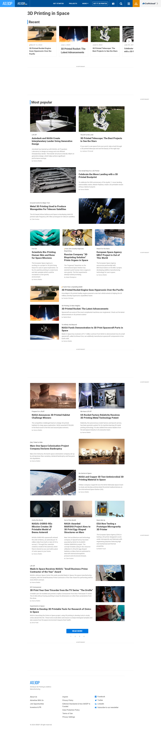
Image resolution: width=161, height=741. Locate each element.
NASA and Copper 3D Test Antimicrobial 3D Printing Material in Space (101, 478)
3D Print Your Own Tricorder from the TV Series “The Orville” (61, 590)
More (84, 3)
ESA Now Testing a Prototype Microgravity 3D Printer (109, 526)
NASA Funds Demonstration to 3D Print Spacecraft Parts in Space (92, 329)
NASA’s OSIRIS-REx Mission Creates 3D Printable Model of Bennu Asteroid (42, 528)
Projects (73, 3)
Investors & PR (35, 707)
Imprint (65, 697)
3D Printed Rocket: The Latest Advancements (85, 308)
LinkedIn (100, 704)
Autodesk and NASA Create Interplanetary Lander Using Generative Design (52, 141)
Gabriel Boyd (67, 317)
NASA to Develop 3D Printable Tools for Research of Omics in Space (60, 610)
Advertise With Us (36, 700)
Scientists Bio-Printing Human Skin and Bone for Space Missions (44, 255)
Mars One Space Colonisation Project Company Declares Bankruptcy (49, 447)
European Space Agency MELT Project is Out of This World (109, 255)
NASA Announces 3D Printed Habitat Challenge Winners (51, 416)
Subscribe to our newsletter (107, 707)
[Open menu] (129, 3)
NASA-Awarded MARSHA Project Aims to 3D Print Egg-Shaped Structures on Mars (77, 528)
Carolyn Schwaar (68, 298)
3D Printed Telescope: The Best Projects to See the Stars (101, 139)
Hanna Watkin (38, 161)
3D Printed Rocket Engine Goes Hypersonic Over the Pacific (93, 290)
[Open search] (121, 3)
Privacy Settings (68, 717)
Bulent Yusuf (102, 549)
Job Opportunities (37, 704)
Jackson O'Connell (87, 151)
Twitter (100, 700)
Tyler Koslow (35, 219)
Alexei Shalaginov (71, 277)
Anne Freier (35, 622)
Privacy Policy (67, 700)
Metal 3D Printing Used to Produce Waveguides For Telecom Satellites (48, 208)
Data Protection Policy (71, 710)
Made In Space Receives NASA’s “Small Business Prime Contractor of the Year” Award (59, 570)
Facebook (101, 697)
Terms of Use (67, 713)
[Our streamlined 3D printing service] (150, 3)
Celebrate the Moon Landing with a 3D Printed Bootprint (98, 175)
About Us (33, 697)
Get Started (58, 3)
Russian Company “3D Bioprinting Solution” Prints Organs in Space (76, 257)
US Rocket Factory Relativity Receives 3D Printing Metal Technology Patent (100, 416)
